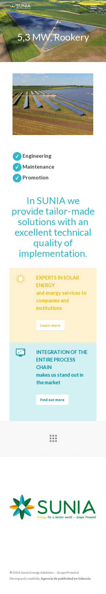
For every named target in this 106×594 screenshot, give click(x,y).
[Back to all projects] (53, 437)
